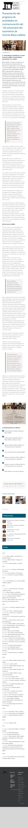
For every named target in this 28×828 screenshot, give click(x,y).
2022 (3, 586)
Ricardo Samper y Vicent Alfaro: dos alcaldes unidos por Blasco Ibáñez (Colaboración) (13, 627)
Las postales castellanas (13, 698)
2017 (3, 726)
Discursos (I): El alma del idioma (16, 638)
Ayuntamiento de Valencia (21, 787)
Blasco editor (13, 723)
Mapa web (20, 777)
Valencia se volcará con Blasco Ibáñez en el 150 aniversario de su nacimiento (15, 458)
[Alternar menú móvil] (21, 3)
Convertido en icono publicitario (16, 713)
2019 (3, 708)
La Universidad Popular (12, 732)
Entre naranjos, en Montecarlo (13, 538)
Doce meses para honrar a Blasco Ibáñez (15, 452)
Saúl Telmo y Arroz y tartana (16, 711)
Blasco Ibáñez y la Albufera (13, 592)
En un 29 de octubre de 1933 (16, 678)
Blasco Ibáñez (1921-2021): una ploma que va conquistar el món (13, 600)
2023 (3, 578)
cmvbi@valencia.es (15, 789)
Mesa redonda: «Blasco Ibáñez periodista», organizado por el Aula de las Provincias (13, 738)
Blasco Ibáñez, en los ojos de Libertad (14, 471)
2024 (3, 566)
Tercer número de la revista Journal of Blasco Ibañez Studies (13, 757)
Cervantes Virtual (20, 798)
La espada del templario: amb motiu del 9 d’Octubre (12, 684)
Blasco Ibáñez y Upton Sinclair (16, 623)
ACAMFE (20, 790)
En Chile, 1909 (13, 664)
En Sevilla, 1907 (14, 676)
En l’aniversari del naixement (15, 645)
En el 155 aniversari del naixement (16, 594)
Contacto (20, 781)
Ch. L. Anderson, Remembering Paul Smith (16, 534)
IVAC (19, 801)
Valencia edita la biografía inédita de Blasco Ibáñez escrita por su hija (13, 439)
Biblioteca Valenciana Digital (20, 793)
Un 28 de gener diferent (14, 647)
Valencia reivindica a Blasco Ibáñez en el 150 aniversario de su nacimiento (14, 446)
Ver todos (21, 803)
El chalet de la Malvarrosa (13, 734)
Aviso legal (21, 779)
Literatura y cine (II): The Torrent (17, 640)
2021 (3, 604)
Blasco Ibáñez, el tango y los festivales (15, 525)
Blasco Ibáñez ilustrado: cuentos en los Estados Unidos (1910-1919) (13, 635)
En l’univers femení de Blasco (15, 632)
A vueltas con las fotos (17, 691)
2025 (3, 553)
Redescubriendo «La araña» (13, 529)
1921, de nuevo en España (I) (16, 694)
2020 (3, 657)
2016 (3, 753)
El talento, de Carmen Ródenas (15, 575)
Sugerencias (21, 784)
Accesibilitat (21, 782)
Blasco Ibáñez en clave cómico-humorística (12, 674)
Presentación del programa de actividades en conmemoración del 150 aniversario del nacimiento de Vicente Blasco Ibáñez (13, 747)
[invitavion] (14, 404)
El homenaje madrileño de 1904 (15, 696)
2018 (3, 720)
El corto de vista (13, 693)
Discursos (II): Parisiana (13, 631)
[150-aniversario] (14, 41)
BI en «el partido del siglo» (16, 611)
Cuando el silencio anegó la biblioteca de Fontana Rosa (11, 597)
